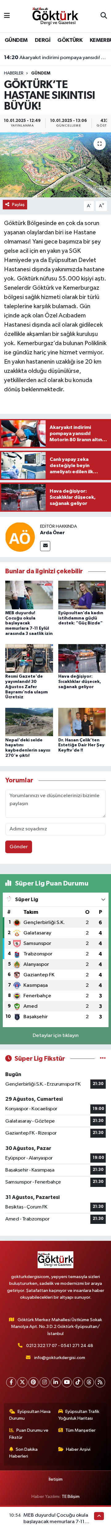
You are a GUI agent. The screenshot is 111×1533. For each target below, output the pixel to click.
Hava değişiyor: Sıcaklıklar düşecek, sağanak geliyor (79, 681)
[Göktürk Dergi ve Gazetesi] (55, 16)
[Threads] (89, 1382)
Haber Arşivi (78, 1449)
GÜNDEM (16, 40)
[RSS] (100, 1382)
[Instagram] (44, 1382)
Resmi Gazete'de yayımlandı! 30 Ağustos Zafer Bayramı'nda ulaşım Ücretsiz (26, 686)
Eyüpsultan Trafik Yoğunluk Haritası (79, 1415)
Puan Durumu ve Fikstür (29, 1433)
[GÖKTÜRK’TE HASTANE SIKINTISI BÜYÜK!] (55, 164)
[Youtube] (67, 1382)
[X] (22, 1382)
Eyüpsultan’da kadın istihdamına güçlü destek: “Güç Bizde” (80, 618)
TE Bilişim (71, 1496)
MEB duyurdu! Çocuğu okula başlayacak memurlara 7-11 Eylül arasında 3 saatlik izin (29, 623)
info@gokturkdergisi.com (59, 1357)
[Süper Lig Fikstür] (103, 1058)
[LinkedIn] (56, 1382)
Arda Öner (52, 532)
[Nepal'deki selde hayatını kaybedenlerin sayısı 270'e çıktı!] (29, 721)
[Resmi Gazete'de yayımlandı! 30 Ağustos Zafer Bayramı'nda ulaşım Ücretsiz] (29, 658)
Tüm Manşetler (80, 1430)
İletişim (56, 1479)
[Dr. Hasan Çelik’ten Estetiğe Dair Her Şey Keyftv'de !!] (82, 721)
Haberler (13, 73)
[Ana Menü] (7, 16)
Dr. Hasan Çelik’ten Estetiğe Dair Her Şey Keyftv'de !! (81, 745)
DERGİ (42, 40)
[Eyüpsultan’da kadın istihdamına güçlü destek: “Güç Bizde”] (82, 594)
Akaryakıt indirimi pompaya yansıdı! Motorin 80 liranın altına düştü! (55, 57)
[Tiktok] (78, 1382)
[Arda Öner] (20, 536)
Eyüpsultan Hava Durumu (30, 1415)
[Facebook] (11, 1382)
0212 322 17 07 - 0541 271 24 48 (59, 1345)
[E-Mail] (45, 546)
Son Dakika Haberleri (23, 1452)
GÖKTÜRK (69, 40)
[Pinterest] (33, 1382)
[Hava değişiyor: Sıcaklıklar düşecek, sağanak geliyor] (82, 658)
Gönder (19, 846)
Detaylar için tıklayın (56, 1035)
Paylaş (18, 204)
